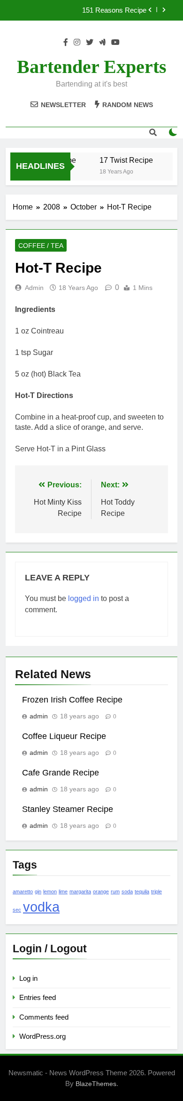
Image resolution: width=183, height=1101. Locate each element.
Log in (28, 978)
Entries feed (37, 997)
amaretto (23, 891)
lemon (50, 891)
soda (127, 891)
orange (101, 891)
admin (34, 287)
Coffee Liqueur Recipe (64, 736)
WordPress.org (42, 1036)
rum (115, 891)
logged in (83, 598)
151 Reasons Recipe (114, 10)
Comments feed (44, 1017)
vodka (41, 906)
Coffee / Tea (40, 245)
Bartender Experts (92, 66)
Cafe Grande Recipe (60, 772)
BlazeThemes (96, 1083)
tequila (142, 891)
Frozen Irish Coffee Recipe (72, 699)
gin (38, 891)
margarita (80, 891)
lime (63, 891)
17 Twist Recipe (125, 160)
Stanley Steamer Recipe (67, 809)
